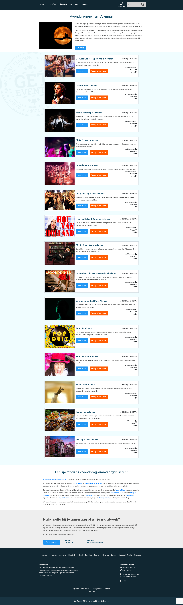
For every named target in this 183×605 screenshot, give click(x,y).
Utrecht (129, 555)
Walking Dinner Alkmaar (87, 439)
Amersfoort (53, 555)
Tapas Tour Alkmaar (85, 412)
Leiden (113, 555)
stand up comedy (104, 498)
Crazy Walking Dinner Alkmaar (90, 193)
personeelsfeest (60, 479)
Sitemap (107, 589)
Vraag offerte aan (98, 71)
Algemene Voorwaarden (80, 589)
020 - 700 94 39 (128, 570)
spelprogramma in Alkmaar (93, 483)
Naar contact (51, 542)
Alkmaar (44, 555)
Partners (92, 591)
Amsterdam (63, 555)
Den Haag (88, 555)
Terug (81, 48)
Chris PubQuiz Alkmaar (87, 140)
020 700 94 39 (72, 543)
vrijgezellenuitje (64, 498)
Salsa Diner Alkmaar (85, 384)
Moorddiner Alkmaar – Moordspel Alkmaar (96, 273)
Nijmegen (121, 555)
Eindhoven (97, 555)
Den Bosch (79, 555)
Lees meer (82, 71)
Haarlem (106, 555)
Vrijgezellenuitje (48, 479)
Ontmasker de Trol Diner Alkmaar (92, 301)
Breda (71, 555)
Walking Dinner (120, 490)
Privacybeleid (97, 589)
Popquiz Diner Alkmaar (87, 356)
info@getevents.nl (96, 543)
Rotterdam (137, 555)
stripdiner (129, 495)
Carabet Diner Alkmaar (87, 85)
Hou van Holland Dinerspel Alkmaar (93, 219)
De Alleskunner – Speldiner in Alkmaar (94, 58)
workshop (79, 483)
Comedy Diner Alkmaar (87, 165)
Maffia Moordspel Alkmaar (89, 112)
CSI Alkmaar (115, 493)
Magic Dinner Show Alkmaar (89, 245)
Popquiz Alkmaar (84, 328)
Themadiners (89, 495)
